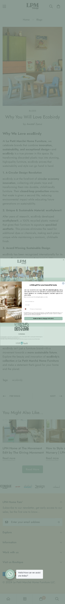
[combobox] (26, 308)
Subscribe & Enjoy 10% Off (43, 318)
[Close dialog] (63, 283)
